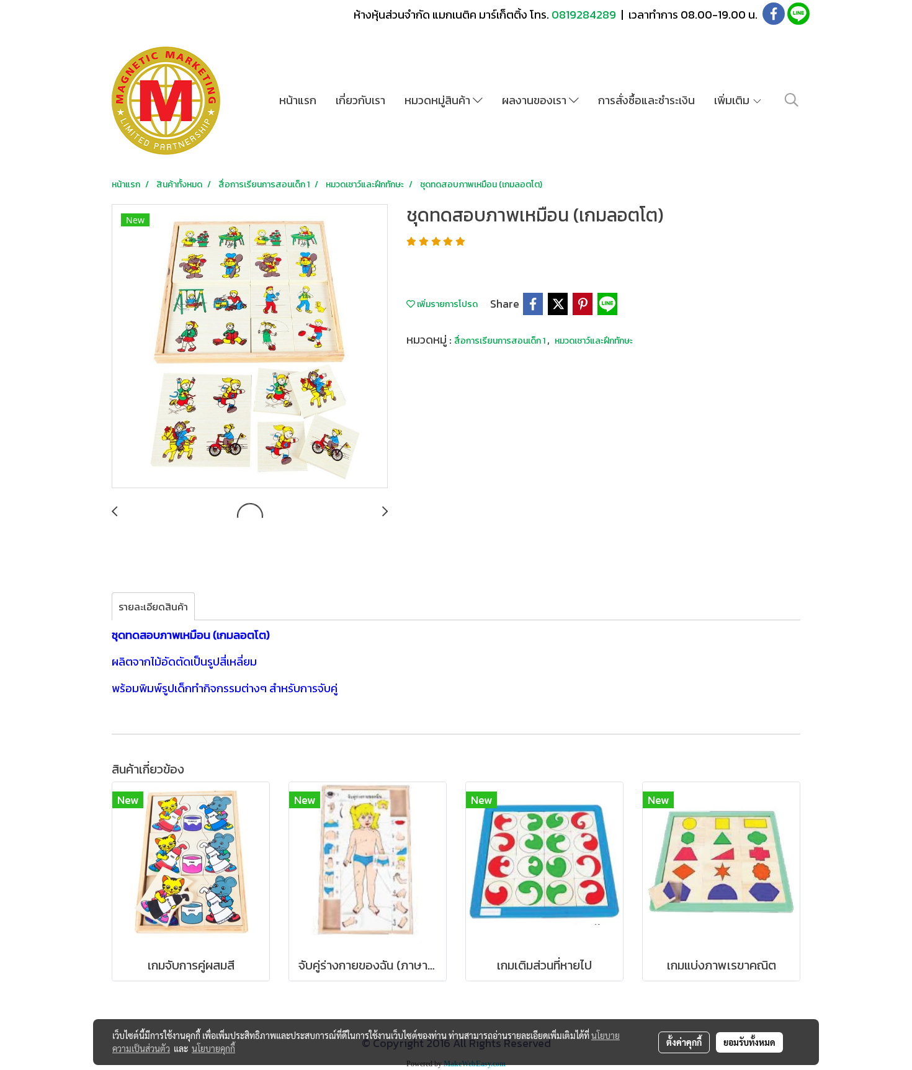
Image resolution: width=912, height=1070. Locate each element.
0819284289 (585, 14)
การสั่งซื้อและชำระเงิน (646, 100)
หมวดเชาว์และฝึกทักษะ (594, 340)
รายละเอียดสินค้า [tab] (153, 606)
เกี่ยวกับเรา (360, 100)
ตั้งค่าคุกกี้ (684, 1042)
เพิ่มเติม (733, 100)
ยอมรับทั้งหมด (749, 1042)
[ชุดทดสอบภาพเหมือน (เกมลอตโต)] (249, 347)
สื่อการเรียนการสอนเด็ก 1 (500, 340)
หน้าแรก (297, 100)
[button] (791, 100)
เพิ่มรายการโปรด (446, 304)
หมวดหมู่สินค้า (439, 100)
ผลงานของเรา (535, 100)
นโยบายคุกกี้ (213, 1048)
